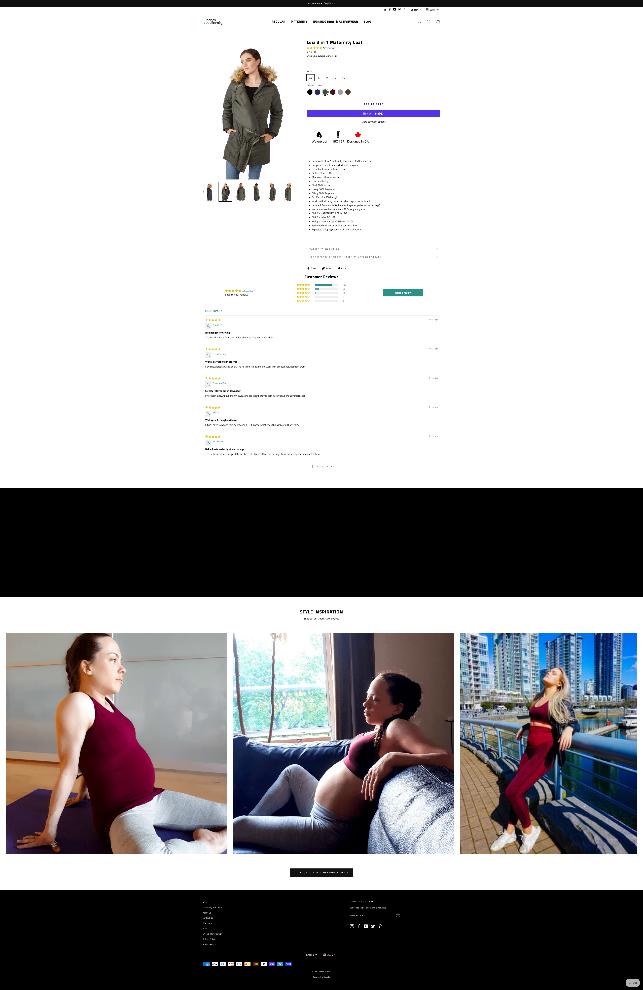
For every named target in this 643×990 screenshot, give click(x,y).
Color (314, 85)
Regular (278, 21)
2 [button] (317, 466)
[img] (213, 320)
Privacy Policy (209, 944)
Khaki (325, 92)
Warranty (207, 923)
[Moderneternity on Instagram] (352, 926)
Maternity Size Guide (324, 248)
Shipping (311, 55)
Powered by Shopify (321, 977)
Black (310, 92)
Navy (317, 92)
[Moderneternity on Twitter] (373, 926)
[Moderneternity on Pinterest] (380, 926)
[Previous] (205, 192)
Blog (367, 21)
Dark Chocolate (348, 92)
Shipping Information (212, 933)
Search (206, 902)
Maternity (299, 21)
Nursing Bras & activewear (335, 21)
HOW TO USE (327, 217)
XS (310, 78)
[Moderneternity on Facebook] (359, 926)
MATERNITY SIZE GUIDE (333, 213)
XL (343, 78)
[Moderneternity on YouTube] (366, 926)
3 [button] (322, 466)
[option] (321, 3)
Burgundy (333, 92)
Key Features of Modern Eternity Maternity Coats (345, 256)
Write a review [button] (403, 293)
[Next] (293, 192)
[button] (315, 48)
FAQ (205, 928)
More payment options (374, 122)
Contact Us (208, 918)
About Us (207, 912)
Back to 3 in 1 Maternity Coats (324, 872)
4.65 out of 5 (248, 291)
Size (310, 71)
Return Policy (209, 939)
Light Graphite (340, 92)
